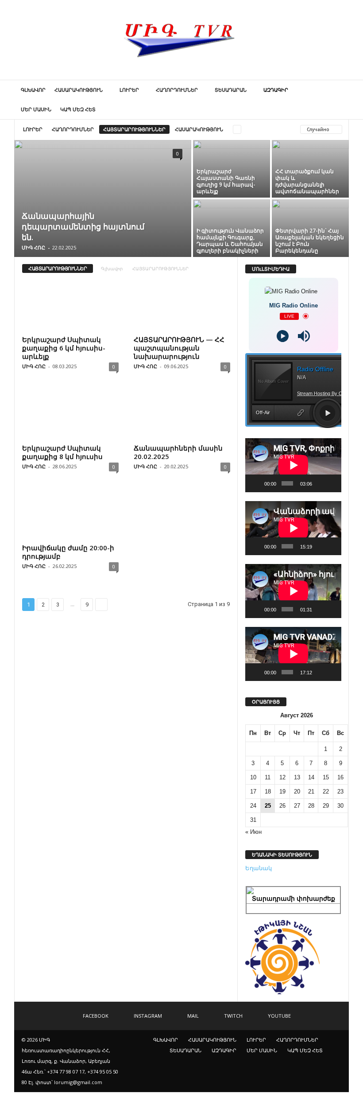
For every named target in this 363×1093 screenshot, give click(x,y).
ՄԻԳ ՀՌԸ (33, 247)
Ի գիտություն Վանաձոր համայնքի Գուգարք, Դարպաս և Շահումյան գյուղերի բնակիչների (230, 240)
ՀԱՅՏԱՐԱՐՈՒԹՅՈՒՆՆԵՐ (134, 129)
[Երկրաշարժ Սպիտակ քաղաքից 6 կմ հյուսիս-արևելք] (70, 306)
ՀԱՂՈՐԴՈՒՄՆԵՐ (177, 89)
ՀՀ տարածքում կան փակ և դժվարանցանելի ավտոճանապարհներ (307, 181)
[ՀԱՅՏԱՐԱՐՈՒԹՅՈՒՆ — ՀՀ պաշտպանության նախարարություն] (182, 306)
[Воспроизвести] (256, 483)
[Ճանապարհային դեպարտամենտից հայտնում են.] (102, 199)
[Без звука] (320, 483)
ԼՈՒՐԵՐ (129, 89)
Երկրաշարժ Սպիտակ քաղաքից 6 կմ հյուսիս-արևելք (63, 348)
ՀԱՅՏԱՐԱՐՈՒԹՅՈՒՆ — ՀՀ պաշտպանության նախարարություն (179, 348)
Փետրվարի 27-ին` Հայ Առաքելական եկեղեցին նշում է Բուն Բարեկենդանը (309, 240)
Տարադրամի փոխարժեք (293, 898)
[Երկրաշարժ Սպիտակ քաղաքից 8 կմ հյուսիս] (70, 414)
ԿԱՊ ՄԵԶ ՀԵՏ (78, 109)
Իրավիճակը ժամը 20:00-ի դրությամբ (68, 551)
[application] (293, 465)
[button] (335, 99)
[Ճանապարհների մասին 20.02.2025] (182, 414)
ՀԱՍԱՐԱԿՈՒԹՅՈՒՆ (78, 89)
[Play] (282, 336)
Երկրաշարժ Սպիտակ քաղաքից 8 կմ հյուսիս (62, 452)
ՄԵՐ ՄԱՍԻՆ (36, 109)
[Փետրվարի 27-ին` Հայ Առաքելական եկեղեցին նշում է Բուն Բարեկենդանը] (310, 225)
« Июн (253, 832)
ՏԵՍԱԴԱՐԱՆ (231, 89)
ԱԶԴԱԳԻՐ (275, 89)
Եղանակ (258, 868)
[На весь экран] (332, 483)
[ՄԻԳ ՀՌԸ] (181, 40)
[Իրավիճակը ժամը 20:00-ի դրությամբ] (70, 514)
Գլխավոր (112, 268)
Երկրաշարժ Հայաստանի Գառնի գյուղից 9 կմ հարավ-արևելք (226, 181)
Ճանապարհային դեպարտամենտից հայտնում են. (83, 226)
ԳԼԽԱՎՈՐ (33, 89)
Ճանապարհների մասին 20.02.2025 (178, 452)
